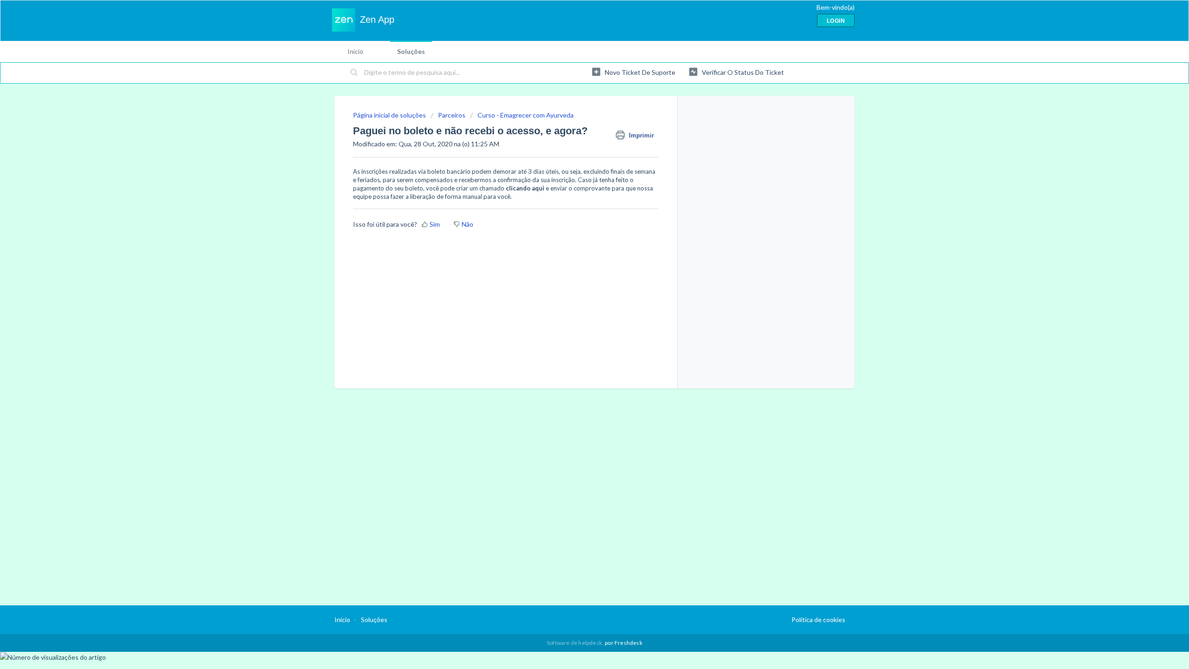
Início (355, 51)
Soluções (411, 51)
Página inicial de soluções (390, 115)
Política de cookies (818, 619)
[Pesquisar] (354, 73)
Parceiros (451, 115)
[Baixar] (577, 215)
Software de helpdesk (575, 642)
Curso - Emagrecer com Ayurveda (525, 115)
